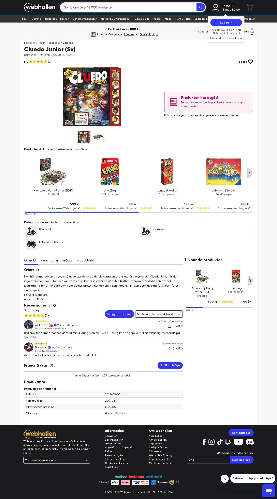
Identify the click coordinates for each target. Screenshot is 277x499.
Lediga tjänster (158, 447)
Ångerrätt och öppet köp (119, 447)
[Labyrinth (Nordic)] (223, 171)
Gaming (36, 18)
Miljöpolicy (155, 443)
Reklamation (112, 451)
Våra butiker (156, 435)
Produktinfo (85, 260)
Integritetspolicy (114, 459)
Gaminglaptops (149, 34)
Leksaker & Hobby (205, 18)
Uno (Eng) (110, 190)
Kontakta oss (241, 432)
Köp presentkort (158, 459)
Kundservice (205, 31)
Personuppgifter (114, 455)
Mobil (168, 18)
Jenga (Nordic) (167, 190)
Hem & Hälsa (183, 18)
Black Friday (112, 466)
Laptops (129, 34)
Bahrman (41, 347)
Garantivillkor (113, 443)
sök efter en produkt (227, 115)
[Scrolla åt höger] (249, 173)
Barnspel (68, 42)
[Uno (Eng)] (110, 171)
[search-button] (200, 7)
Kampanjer (248, 18)
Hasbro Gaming (115, 413)
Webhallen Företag (160, 455)
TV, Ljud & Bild (141, 18)
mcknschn (41, 325)
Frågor (67, 260)
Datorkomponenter (85, 18)
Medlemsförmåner (160, 463)
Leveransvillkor (114, 439)
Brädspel (54, 42)
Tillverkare (155, 451)
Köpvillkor (111, 435)
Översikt (30, 260)
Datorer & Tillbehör (57, 18)
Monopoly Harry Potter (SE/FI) (53, 190)
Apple (157, 18)
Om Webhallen (158, 439)
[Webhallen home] (39, 7)
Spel (24, 18)
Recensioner (49, 260)
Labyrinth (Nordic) (223, 190)
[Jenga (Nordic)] (167, 171)
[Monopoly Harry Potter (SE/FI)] (53, 171)
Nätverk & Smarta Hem (115, 18)
